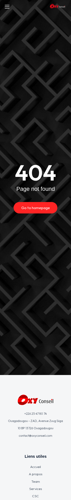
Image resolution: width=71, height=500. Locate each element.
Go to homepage (35, 207)
